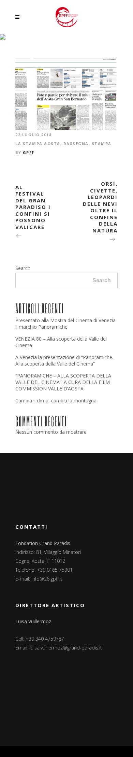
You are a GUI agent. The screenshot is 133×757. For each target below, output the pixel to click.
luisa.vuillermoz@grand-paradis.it (66, 647)
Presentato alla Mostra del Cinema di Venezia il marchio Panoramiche (65, 323)
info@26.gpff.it (46, 578)
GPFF (28, 152)
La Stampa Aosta (37, 143)
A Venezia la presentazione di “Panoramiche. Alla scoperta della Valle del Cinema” (64, 360)
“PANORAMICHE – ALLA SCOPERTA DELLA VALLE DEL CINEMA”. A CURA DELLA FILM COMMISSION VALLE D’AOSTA (63, 382)
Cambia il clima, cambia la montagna (56, 400)
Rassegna (76, 143)
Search (22, 268)
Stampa (102, 143)
